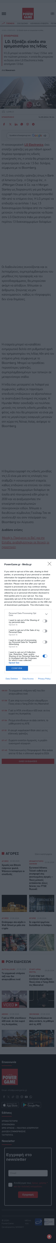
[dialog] (28, 621)
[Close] (50, 564)
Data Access (28, 678)
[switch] (45, 621)
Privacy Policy (44, 678)
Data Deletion (12, 678)
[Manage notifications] (49, 1236)
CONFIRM (17, 668)
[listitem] (28, 614)
